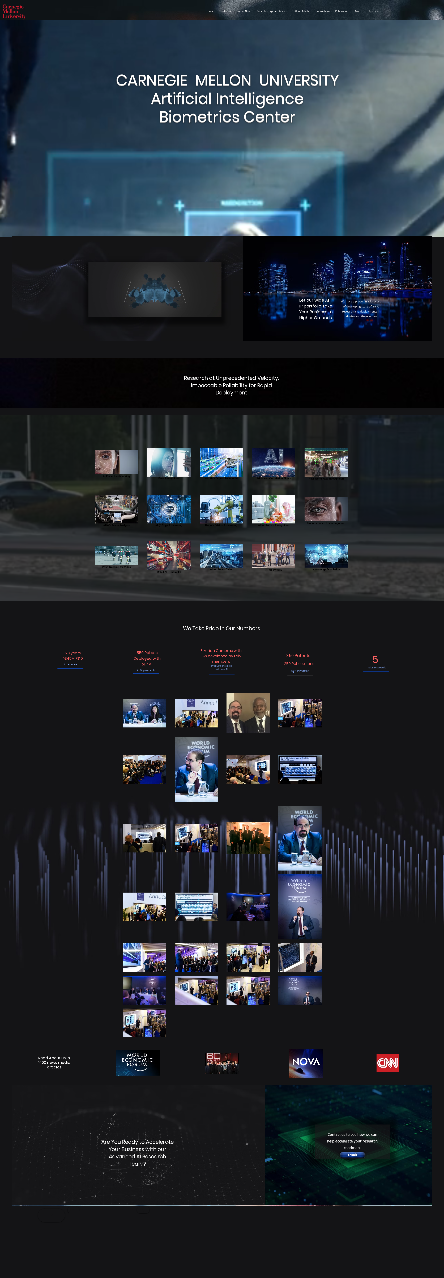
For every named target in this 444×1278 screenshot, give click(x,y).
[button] (323, 11)
